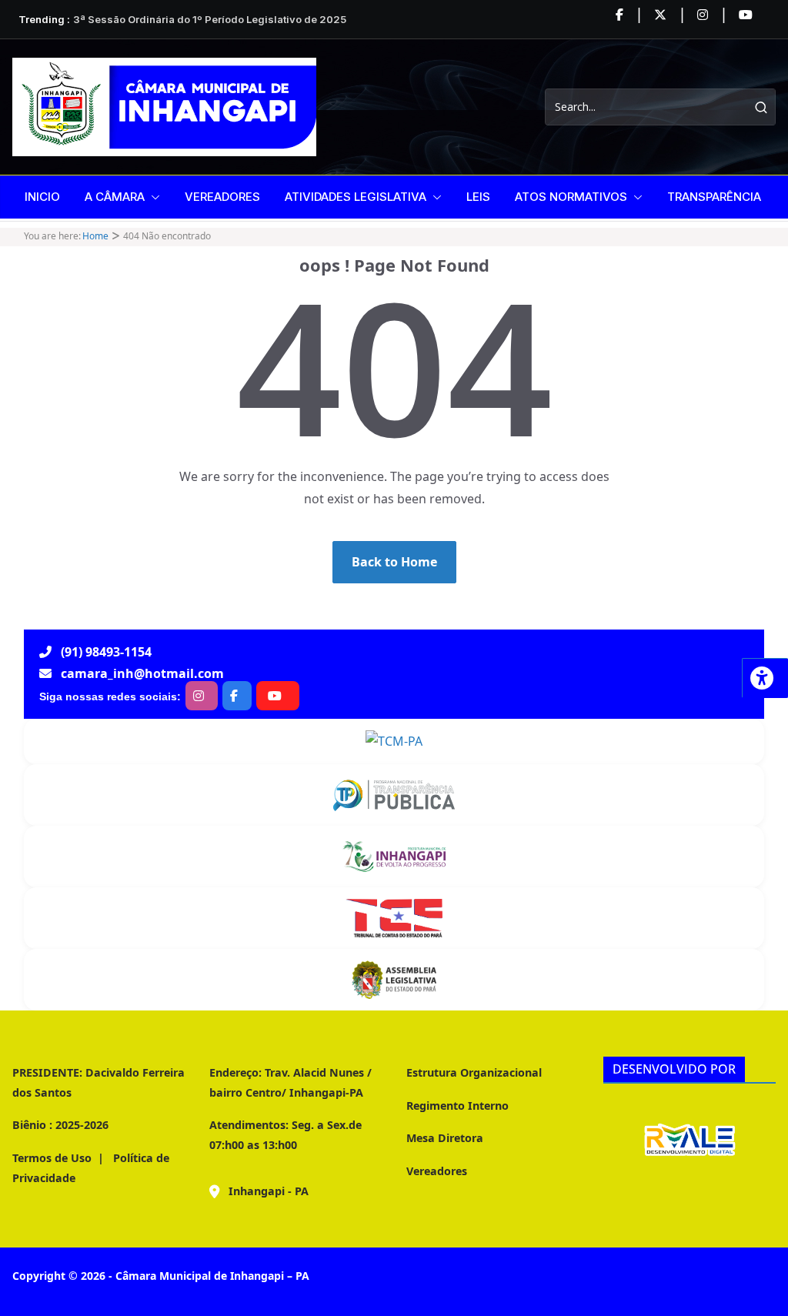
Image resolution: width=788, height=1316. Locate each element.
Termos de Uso (52, 1158)
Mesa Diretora (444, 1138)
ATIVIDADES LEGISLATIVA (355, 196)
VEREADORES (222, 196)
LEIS (478, 196)
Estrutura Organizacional (474, 1072)
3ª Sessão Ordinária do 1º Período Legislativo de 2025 (209, 19)
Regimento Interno (457, 1105)
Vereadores (436, 1171)
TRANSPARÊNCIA (714, 196)
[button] (152, 197)
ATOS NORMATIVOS (571, 196)
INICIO (42, 196)
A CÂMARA (115, 196)
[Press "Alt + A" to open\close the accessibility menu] (765, 678)
